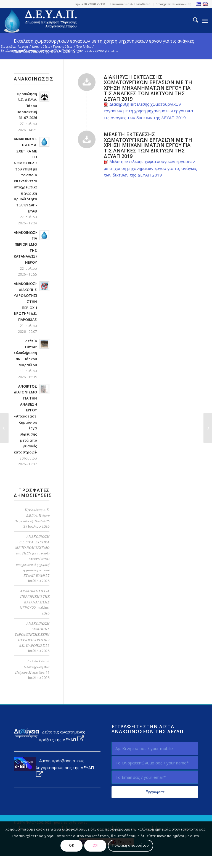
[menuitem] (130, 4)
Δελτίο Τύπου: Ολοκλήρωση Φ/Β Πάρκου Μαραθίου (25, 352)
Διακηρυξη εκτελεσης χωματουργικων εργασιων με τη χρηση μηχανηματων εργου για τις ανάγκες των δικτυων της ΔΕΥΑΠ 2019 (148, 111)
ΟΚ (71, 845)
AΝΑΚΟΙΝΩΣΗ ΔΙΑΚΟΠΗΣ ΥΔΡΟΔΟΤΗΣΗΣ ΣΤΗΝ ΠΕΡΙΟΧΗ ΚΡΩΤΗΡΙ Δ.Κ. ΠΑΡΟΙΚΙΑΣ (27, 301)
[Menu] (205, 20)
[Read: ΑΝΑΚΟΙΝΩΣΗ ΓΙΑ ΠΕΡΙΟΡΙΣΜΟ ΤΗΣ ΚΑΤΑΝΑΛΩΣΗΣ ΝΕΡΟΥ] (44, 235)
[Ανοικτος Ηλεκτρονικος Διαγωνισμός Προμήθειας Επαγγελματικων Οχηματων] (207, 428)
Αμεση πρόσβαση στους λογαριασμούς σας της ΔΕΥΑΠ (65, 764)
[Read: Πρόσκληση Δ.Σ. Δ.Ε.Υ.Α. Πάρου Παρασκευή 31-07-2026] (44, 97)
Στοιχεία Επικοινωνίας (173, 4)
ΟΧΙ (95, 845)
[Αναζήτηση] (192, 20)
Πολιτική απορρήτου (130, 845)
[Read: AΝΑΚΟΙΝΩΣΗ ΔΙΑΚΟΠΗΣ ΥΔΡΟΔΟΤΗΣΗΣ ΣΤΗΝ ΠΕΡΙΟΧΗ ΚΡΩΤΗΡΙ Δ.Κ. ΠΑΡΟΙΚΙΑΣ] (44, 286)
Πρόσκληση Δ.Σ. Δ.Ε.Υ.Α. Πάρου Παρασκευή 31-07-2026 (27, 105)
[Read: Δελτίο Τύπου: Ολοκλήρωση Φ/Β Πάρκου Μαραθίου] (44, 344)
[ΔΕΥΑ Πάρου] (41, 20)
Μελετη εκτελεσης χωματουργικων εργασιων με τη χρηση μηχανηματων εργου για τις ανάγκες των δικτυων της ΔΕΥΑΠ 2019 (150, 168)
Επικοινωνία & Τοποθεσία (130, 4)
